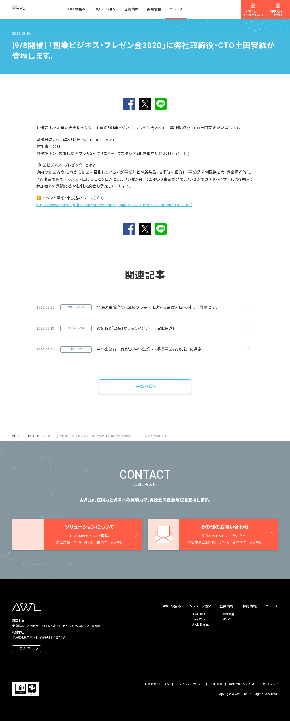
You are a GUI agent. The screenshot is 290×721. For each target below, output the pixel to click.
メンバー (228, 619)
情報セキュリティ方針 (242, 684)
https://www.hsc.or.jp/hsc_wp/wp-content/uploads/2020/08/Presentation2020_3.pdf (114, 204)
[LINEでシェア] (161, 104)
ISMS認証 (216, 684)
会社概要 (228, 614)
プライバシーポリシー (189, 684)
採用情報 (154, 9)
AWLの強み (76, 9)
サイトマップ (270, 684)
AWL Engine (200, 625)
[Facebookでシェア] (129, 104)
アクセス (25, 648)
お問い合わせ (253, 13)
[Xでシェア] (145, 104)
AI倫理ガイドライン (157, 684)
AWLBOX (198, 614)
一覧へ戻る (146, 386)
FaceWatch (200, 619)
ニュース (176, 9)
